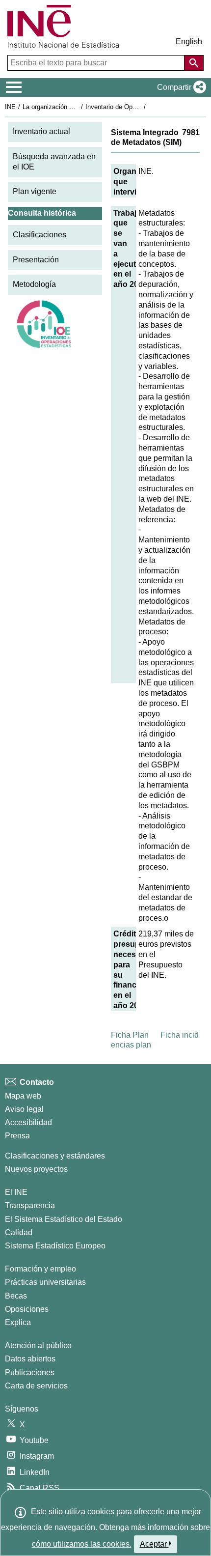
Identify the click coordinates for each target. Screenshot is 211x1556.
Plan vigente (34, 191)
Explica (18, 1322)
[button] (179, 87)
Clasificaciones (39, 234)
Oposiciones (27, 1309)
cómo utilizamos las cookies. (82, 1544)
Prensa (17, 1136)
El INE (16, 1192)
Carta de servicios (36, 1386)
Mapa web (23, 1096)
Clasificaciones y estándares (55, 1156)
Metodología (34, 284)
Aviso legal (24, 1109)
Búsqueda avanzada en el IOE (54, 161)
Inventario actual (41, 131)
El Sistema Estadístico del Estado (63, 1219)
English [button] (189, 41)
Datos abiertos (30, 1359)
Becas (16, 1296)
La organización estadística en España (78, 107)
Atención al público (38, 1345)
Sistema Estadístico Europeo (55, 1246)
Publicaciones (29, 1372)
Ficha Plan (130, 1035)
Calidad (18, 1232)
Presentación (36, 259)
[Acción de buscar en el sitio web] (194, 63)
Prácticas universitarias (45, 1282)
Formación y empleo (40, 1269)
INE (10, 107)
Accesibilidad (28, 1122)
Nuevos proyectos (36, 1169)
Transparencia (30, 1205)
